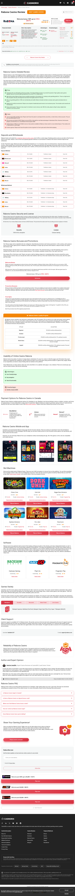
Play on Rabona (14, 503)
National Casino (30, 838)
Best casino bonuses (40, 290)
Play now (68, 20)
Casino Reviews (12, 7)
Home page (4, 7)
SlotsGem (29, 836)
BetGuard (16, 866)
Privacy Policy (12, 763)
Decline (66, 893)
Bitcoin (45, 833)
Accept (66, 890)
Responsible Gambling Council (53, 866)
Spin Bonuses (38, 807)
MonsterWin (30, 840)
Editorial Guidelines (5, 842)
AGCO (42, 866)
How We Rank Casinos (6, 836)
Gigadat (45, 838)
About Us (3, 833)
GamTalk (71, 51)
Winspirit (29, 842)
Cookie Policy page (18, 891)
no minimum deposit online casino (25, 138)
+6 (3, 43)
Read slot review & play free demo (14, 500)
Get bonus (37, 278)
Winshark (29, 833)
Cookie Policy (4, 847)
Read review (14, 576)
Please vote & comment (16, 739)
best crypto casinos (31, 404)
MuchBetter (46, 842)
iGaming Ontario (25, 866)
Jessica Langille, (11, 665)
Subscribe (37, 768)
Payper (45, 840)
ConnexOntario (61, 51)
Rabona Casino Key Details (37, 57)
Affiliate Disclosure (5, 840)
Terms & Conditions (5, 844)
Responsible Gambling (6, 838)
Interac (45, 836)
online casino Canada (15, 474)
